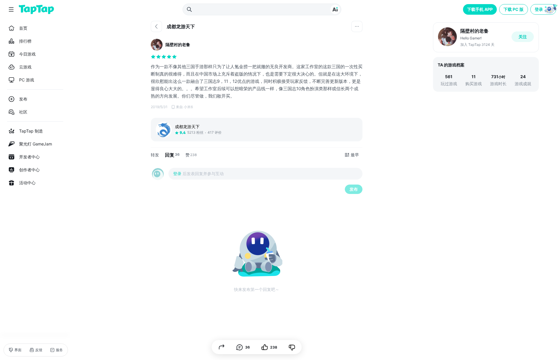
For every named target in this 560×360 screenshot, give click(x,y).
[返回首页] (36, 9)
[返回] (156, 26)
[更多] (356, 26)
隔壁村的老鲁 (178, 44)
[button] (543, 9)
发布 (354, 189)
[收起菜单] (11, 9)
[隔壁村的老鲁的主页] (486, 37)
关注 (523, 36)
